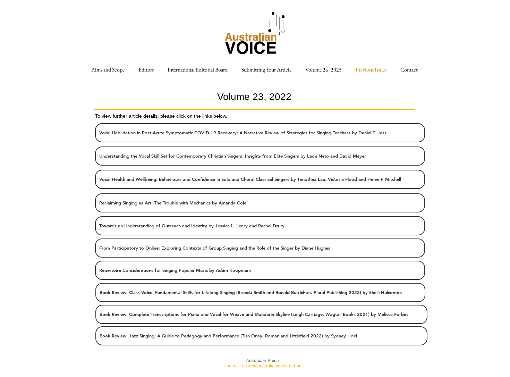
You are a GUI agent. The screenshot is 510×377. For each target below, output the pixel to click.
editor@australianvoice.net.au (271, 365)
